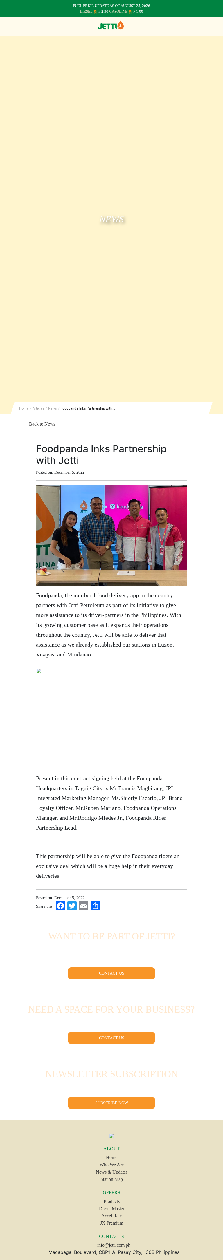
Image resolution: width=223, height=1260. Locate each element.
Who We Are (112, 1164)
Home (23, 408)
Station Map (111, 1179)
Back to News (41, 423)
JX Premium (111, 1223)
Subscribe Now (111, 1103)
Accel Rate (111, 1215)
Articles (38, 408)
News (52, 408)
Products (112, 1201)
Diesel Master (111, 1208)
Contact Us (111, 973)
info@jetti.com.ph (113, 1245)
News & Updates (111, 1172)
